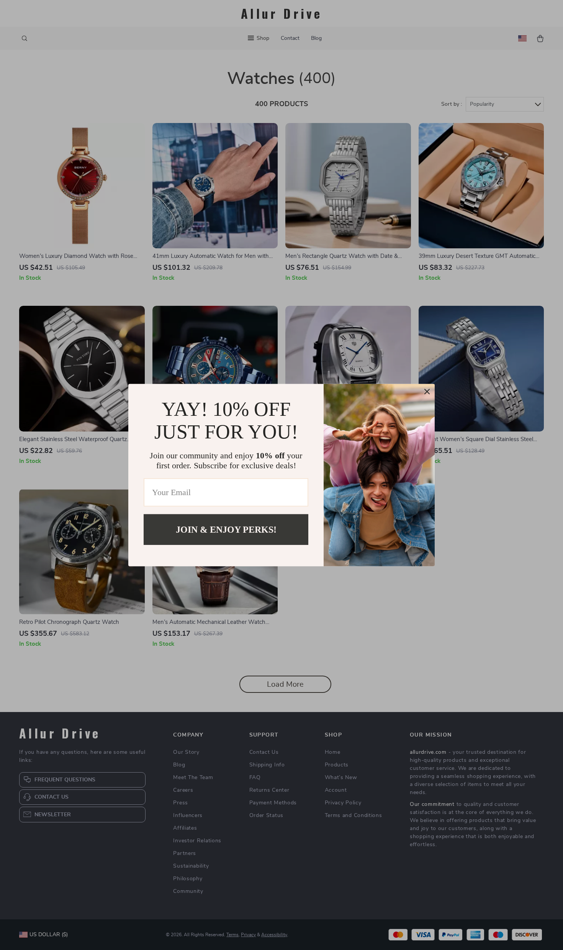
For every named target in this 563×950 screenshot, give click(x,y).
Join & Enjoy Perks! (226, 529)
